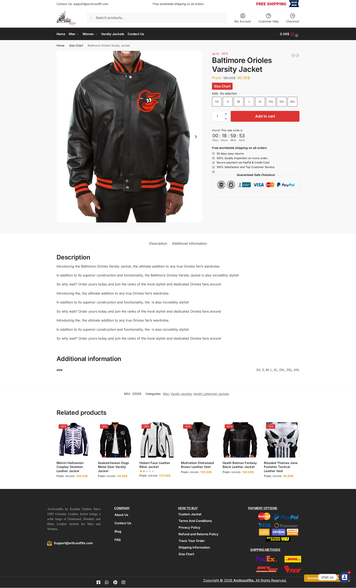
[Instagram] (123, 582)
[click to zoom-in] (129, 136)
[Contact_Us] (344, 577)
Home (60, 45)
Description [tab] (158, 243)
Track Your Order (192, 541)
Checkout (292, 21)
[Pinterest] (115, 582)
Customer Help (269, 21)
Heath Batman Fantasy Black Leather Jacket (240, 465)
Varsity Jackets (181, 393)
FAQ (118, 540)
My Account (242, 21)
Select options (74, 484)
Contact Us (123, 523)
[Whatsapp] (107, 582)
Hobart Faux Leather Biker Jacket (154, 465)
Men (166, 393)
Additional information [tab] (189, 243)
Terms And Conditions (195, 521)
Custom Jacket (190, 514)
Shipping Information (194, 547)
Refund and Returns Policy (198, 534)
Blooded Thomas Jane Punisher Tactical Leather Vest (281, 467)
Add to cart (265, 116)
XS (217, 101)
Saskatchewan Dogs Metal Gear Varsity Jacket (113, 467)
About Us (121, 515)
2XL (271, 101)
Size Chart (76, 45)
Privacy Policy (189, 527)
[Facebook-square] (98, 582)
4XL (292, 101)
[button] (289, 34)
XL (260, 101)
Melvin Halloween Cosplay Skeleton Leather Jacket (70, 467)
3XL (281, 101)
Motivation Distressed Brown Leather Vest (197, 465)
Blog (118, 531)
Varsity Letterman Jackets (211, 393)
